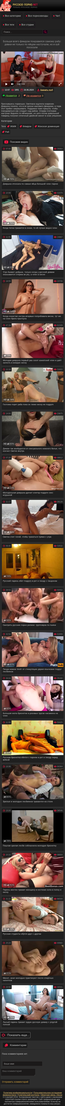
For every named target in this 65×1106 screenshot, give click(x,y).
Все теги (9, 24)
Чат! (57, 15)
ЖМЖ (13, 126)
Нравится (11, 95)
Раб (7, 132)
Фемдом (27, 126)
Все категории (13, 15)
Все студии (27, 24)
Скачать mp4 (46, 90)
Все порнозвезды (38, 15)
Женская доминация (48, 126)
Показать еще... (18, 1035)
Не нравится (33, 95)
